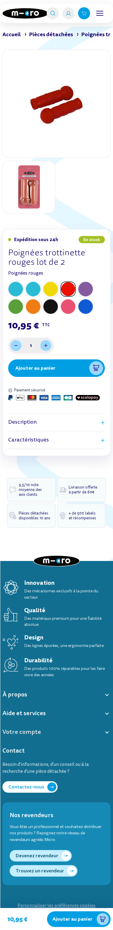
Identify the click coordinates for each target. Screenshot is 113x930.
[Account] (68, 13)
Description (22, 422)
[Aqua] (15, 289)
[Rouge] (68, 289)
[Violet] (85, 289)
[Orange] (33, 306)
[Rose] (68, 306)
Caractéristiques (28, 440)
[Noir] (50, 306)
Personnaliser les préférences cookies (56, 906)
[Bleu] (85, 306)
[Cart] (84, 13)
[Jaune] (50, 289)
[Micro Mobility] (25, 13)
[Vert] (15, 306)
